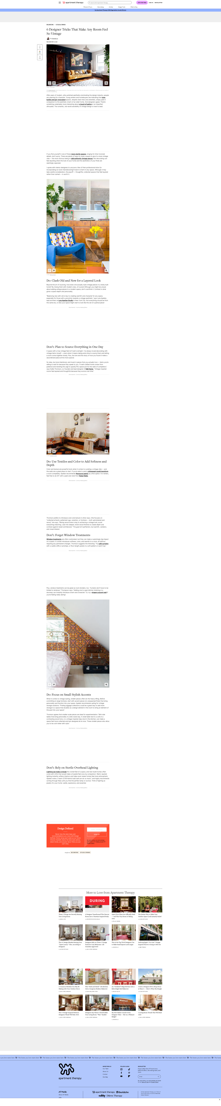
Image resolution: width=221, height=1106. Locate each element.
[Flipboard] (129, 1076)
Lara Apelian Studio (66, 300)
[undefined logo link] (73, 3)
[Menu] (60, 3)
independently (51, 90)
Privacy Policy (90, 843)
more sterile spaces (78, 154)
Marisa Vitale (53, 274)
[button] (106, 83)
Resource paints (82, 474)
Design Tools (121, 7)
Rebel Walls (83, 476)
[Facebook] (121, 1073)
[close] (219, 1099)
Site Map (105, 1077)
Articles (111, 7)
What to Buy (134, 7)
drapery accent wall (99, 592)
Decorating (100, 7)
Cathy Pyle (52, 688)
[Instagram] (121, 1069)
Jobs (60, 1097)
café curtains (103, 544)
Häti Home (89, 369)
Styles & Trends (61, 24)
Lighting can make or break (57, 772)
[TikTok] (129, 1069)
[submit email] (158, 1076)
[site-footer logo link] (62, 1092)
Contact (105, 1074)
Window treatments (54, 539)
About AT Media (63, 1095)
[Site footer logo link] (80, 1071)
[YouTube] (121, 1076)
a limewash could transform (98, 471)
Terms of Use (99, 841)
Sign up (97, 834)
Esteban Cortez (53, 455)
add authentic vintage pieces (82, 158)
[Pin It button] (54, 83)
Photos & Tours (88, 7)
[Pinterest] (129, 1073)
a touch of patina (85, 104)
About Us (105, 1071)
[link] (71, 915)
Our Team (105, 1069)
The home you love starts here (159, 1058)
